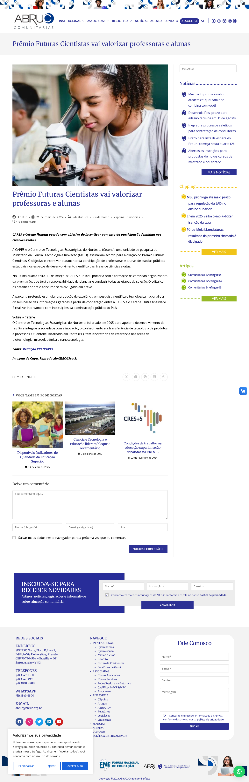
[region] (50, 751)
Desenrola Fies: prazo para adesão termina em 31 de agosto (212, 115)
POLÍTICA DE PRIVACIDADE (110, 736)
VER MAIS (219, 252)
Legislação (104, 715)
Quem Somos (106, 647)
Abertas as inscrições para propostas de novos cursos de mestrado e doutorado (210, 156)
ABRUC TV (104, 707)
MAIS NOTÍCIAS (219, 172)
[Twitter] (39, 722)
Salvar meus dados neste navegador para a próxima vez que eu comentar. (72, 538)
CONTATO (99, 731)
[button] (239, 771)
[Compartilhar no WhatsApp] (164, 377)
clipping (119, 217)
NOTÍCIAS (99, 723)
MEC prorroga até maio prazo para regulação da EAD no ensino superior (209, 203)
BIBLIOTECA (100, 695)
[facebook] (214, 21)
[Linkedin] (49, 722)
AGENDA (98, 728)
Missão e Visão (106, 655)
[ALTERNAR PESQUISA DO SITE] (202, 21)
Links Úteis (104, 719)
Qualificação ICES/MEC (112, 687)
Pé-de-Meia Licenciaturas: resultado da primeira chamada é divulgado (211, 235)
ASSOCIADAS (101, 671)
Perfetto (145, 778)
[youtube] (235, 21)
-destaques (81, 217)
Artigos (102, 703)
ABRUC (22, 217)
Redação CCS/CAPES (38, 349)
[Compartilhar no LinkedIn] (154, 377)
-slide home (101, 217)
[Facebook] (19, 722)
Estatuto (103, 659)
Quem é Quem (106, 651)
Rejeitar (50, 766)
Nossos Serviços (107, 679)
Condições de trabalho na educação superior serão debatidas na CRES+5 (143, 447)
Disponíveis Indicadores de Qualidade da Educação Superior (37, 457)
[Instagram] (29, 722)
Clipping (103, 699)
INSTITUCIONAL (103, 643)
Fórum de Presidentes (111, 663)
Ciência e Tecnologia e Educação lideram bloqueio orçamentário (90, 443)
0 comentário (27, 222)
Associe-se (104, 691)
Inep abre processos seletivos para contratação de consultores (212, 128)
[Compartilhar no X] (126, 377)
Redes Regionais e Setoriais (114, 683)
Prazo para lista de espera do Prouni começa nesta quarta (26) (212, 141)
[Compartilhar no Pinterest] (145, 377)
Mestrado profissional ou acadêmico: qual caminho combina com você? (206, 100)
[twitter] (224, 21)
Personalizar (26, 766)
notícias (134, 217)
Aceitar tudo (75, 766)
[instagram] (219, 21)
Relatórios (104, 711)
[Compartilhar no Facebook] (136, 377)
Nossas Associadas (109, 675)
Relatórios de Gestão (110, 667)
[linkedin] (230, 21)
